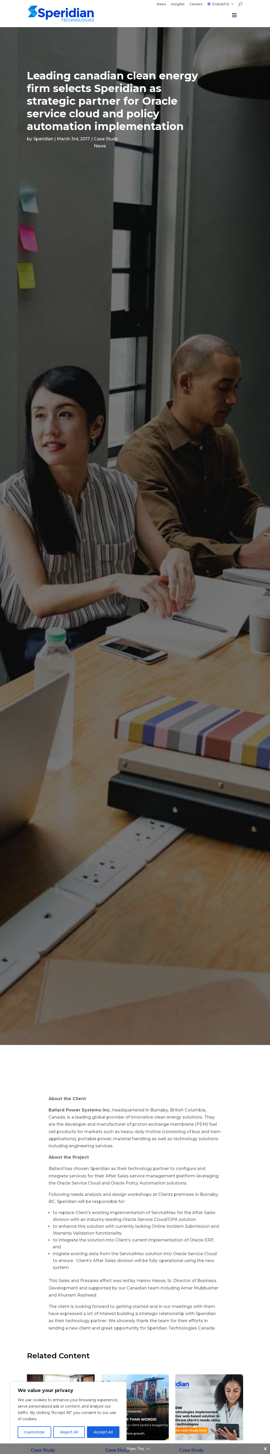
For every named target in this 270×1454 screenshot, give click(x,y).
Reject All (69, 1432)
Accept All (103, 1432)
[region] (69, 1412)
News (161, 4)
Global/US (220, 4)
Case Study (106, 138)
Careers (195, 4)
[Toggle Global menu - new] (234, 18)
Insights (178, 4)
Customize (34, 1432)
